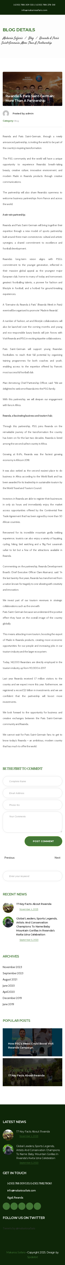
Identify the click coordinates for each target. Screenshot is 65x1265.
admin (29, 113)
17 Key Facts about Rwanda (33, 904)
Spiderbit (32, 1257)
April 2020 (9, 992)
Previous (9, 857)
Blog (16, 120)
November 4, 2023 (29, 909)
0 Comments (45, 90)
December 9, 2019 (19, 90)
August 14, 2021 (20, 1038)
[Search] (56, 876)
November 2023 (12, 967)
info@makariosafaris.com (34, 10)
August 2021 (10, 979)
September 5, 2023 (29, 939)
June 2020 (9, 985)
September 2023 (13, 973)
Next (58, 857)
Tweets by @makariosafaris (19, 1228)
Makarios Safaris (15, 1252)
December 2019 (12, 998)
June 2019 (8, 1004)
